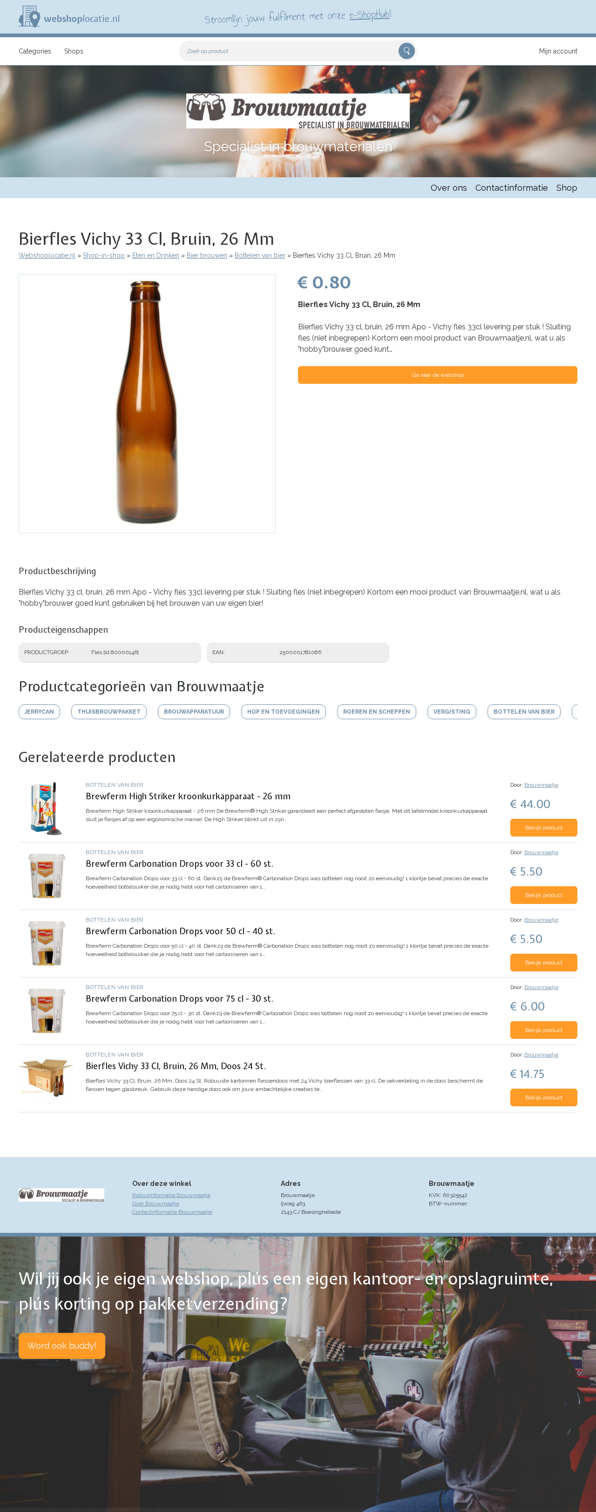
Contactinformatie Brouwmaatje (172, 1212)
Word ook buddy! (61, 1346)
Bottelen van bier (260, 255)
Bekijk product (543, 827)
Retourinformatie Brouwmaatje (171, 1195)
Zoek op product (207, 51)
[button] (147, 528)
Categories (35, 51)
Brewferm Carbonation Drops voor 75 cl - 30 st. (179, 998)
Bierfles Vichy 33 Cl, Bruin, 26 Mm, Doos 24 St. (176, 1066)
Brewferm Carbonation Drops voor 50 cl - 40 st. (180, 931)
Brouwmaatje (541, 785)
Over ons (449, 188)
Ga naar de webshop (438, 375)
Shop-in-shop (104, 255)
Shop (566, 188)
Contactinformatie (511, 188)
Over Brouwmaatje (155, 1203)
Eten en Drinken (155, 255)
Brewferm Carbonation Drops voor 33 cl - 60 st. (179, 864)
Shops (73, 51)
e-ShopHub (369, 14)
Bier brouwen (207, 255)
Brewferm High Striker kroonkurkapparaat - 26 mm (188, 796)
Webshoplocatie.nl (47, 255)
